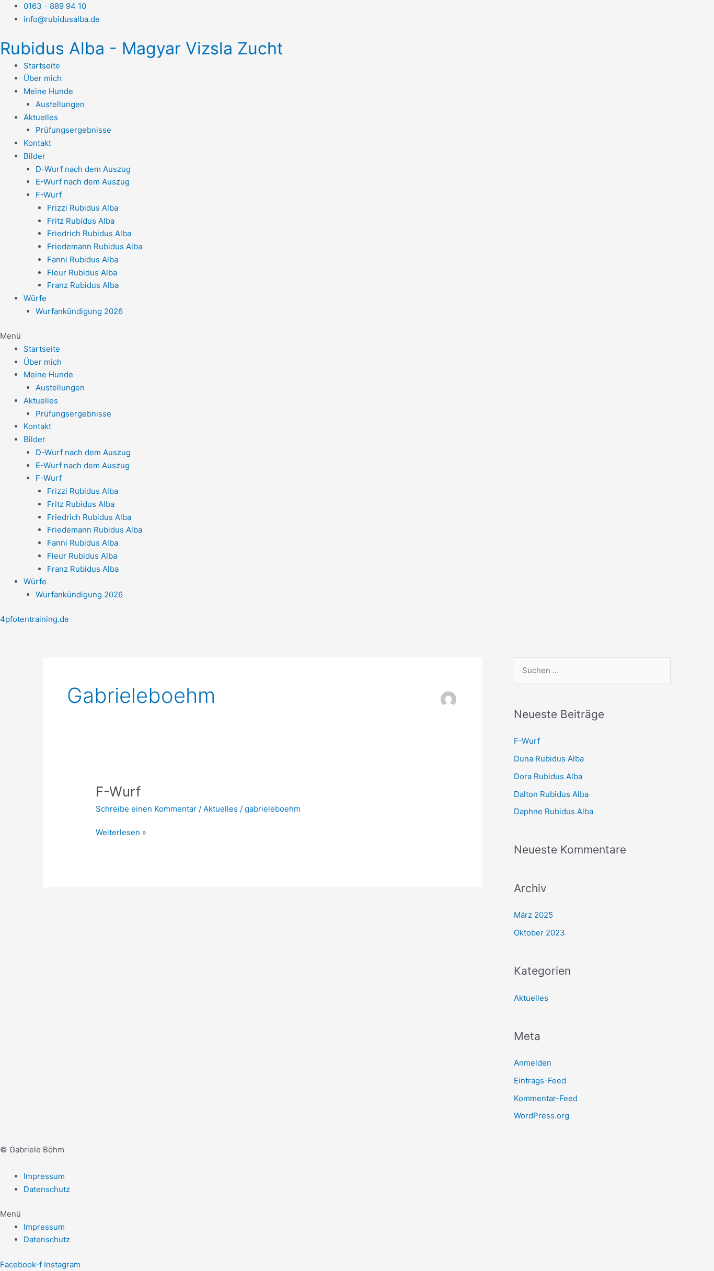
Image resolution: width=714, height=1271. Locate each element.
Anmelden (532, 1063)
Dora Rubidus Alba (548, 776)
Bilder (34, 156)
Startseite (42, 66)
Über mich (43, 78)
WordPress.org (541, 1115)
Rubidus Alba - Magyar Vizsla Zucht (141, 48)
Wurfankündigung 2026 (79, 311)
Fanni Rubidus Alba (82, 259)
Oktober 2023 (539, 933)
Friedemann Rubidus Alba (94, 246)
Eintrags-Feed (540, 1080)
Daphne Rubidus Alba (553, 811)
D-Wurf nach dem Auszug (83, 169)
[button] (357, 336)
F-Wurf (49, 195)
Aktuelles (41, 117)
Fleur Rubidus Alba (82, 273)
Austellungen (60, 104)
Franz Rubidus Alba (83, 285)
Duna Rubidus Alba (549, 759)
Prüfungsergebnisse (73, 130)
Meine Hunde (48, 91)
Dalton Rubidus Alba (551, 794)
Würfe (35, 298)
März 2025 (533, 915)
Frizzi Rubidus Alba (82, 208)
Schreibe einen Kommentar (146, 809)
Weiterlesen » (121, 831)
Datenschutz (47, 1189)
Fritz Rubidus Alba (80, 221)
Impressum (44, 1176)
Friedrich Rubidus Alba (89, 233)
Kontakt (37, 143)
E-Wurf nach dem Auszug (83, 182)
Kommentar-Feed (546, 1098)
